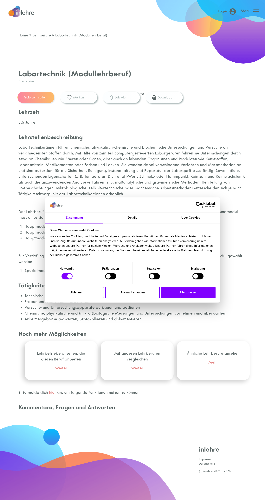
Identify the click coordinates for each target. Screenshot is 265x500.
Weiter (61, 368)
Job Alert (121, 97)
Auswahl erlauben (132, 292)
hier (52, 392)
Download (165, 97)
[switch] (110, 276)
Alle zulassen (188, 292)
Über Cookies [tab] (190, 217)
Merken (78, 97)
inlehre (209, 449)
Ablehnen (76, 292)
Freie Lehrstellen (35, 97)
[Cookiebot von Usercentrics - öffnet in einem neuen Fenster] (199, 205)
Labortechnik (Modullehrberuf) (80, 35)
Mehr (213, 362)
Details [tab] (132, 217)
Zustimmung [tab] (74, 217)
